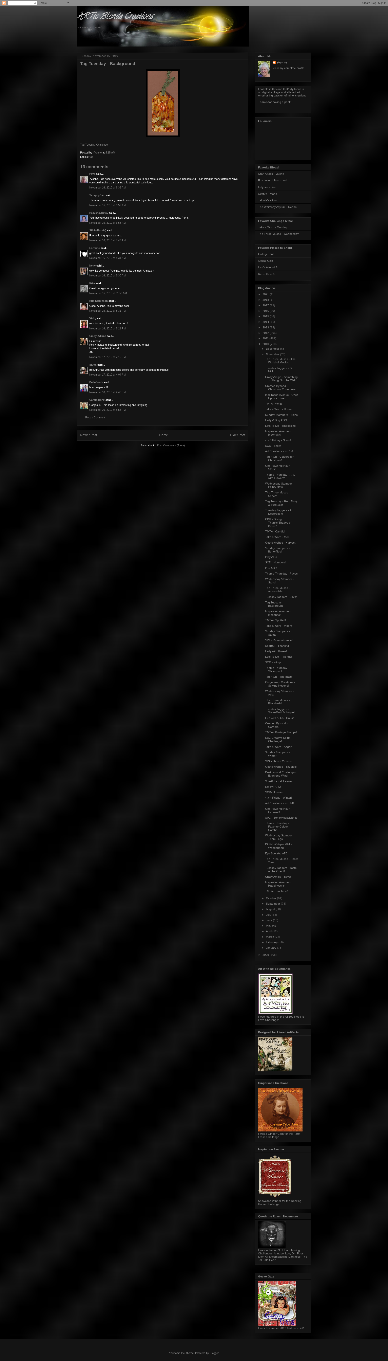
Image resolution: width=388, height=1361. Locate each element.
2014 (266, 321)
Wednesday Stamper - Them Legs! (279, 837)
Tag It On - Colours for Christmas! (279, 458)
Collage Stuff (266, 254)
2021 (266, 294)
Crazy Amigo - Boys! (278, 876)
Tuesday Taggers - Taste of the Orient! (281, 869)
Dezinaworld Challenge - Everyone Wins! (280, 774)
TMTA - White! (274, 403)
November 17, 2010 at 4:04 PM (107, 374)
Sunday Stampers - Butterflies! (277, 549)
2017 (266, 305)
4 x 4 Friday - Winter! (278, 797)
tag (91, 156)
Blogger (214, 1353)
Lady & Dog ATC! (276, 420)
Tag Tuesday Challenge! (94, 144)
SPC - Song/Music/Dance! (281, 817)
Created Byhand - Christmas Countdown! (281, 387)
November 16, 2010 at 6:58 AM (107, 222)
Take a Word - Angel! (278, 746)
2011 (266, 338)
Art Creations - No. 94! (279, 803)
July (269, 914)
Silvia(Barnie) (97, 230)
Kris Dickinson (98, 300)
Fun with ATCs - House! (280, 718)
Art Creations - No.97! (279, 451)
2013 (266, 327)
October (271, 898)
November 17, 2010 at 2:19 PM (107, 357)
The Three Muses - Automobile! (277, 589)
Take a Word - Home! (278, 409)
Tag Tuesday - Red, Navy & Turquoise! (281, 503)
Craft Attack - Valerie (271, 173)
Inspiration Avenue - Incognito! (278, 613)
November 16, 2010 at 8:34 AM (107, 257)
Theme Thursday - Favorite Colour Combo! (277, 826)
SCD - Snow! (273, 445)
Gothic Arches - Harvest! (280, 542)
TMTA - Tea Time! (276, 891)
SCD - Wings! (273, 662)
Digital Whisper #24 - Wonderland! (278, 846)
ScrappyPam (97, 195)
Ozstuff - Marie (267, 193)
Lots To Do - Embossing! (280, 425)
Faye (92, 173)
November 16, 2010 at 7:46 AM (107, 240)
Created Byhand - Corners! (276, 725)
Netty (92, 265)
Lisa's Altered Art (268, 267)
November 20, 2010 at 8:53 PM (107, 409)
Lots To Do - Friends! (278, 656)
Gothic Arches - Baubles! (281, 766)
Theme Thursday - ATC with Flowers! (280, 476)
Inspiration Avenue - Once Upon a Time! (281, 396)
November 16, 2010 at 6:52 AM (107, 205)
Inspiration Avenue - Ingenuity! (278, 433)
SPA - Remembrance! (279, 640)
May (269, 925)
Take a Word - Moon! (278, 625)
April (269, 931)
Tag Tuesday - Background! (274, 604)
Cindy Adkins (97, 336)
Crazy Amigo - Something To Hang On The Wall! (281, 378)
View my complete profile (289, 68)
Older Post (237, 435)
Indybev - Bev (267, 187)
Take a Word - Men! (277, 537)
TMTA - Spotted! (275, 620)
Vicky (92, 318)
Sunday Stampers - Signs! (281, 414)
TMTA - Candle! (275, 531)
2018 (266, 299)
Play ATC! (271, 557)
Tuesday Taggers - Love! (281, 596)
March (270, 936)
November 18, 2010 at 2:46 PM (107, 392)
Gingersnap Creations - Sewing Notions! (280, 683)
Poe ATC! (271, 568)
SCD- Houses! (274, 792)
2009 (266, 954)
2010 (266, 344)
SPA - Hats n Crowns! (278, 761)
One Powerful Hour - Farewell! (278, 810)
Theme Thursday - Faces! (281, 573)
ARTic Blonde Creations (115, 17)
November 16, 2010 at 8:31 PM (107, 310)
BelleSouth (96, 382)
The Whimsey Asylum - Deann (277, 206)
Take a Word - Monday (272, 227)
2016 (266, 310)
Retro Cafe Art (267, 274)
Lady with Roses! (276, 651)
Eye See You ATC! (276, 853)
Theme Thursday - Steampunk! (277, 669)
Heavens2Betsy (98, 212)
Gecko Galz (265, 260)
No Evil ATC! (273, 786)
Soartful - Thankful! (277, 645)
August (271, 909)
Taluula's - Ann (267, 200)
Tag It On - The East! (278, 676)
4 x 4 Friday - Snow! (278, 440)
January (271, 947)
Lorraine (94, 248)
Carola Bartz (97, 399)
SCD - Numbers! (275, 562)
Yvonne (282, 62)
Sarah (93, 364)
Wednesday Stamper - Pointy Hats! (279, 485)
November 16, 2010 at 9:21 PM (107, 328)
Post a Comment (95, 417)
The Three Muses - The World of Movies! (280, 360)
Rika (92, 283)
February (272, 942)
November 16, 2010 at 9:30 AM (107, 275)
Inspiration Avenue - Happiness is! (278, 884)
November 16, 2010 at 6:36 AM (107, 187)
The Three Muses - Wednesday (278, 233)
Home (163, 435)
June (269, 920)
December (273, 348)
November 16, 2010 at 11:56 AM (108, 293)
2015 (266, 316)
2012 (266, 332)
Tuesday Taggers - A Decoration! (278, 512)
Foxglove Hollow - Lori (272, 180)
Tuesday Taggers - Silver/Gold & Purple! (280, 710)
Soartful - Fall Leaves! (279, 781)
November (273, 354)
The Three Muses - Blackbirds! (277, 701)
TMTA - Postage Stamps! (281, 732)
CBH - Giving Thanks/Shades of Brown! (278, 523)
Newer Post (88, 435)
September (273, 903)
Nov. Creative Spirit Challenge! (277, 739)
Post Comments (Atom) (171, 445)
